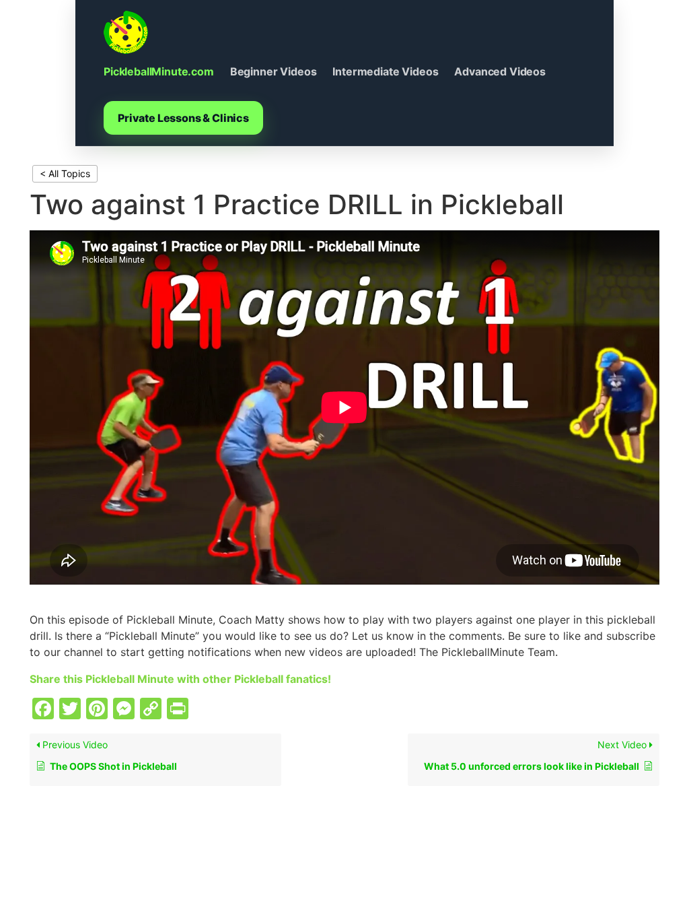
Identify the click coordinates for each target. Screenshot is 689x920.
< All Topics (65, 173)
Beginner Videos (273, 71)
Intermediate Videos (385, 71)
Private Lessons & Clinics (183, 118)
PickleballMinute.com (159, 71)
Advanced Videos (500, 71)
